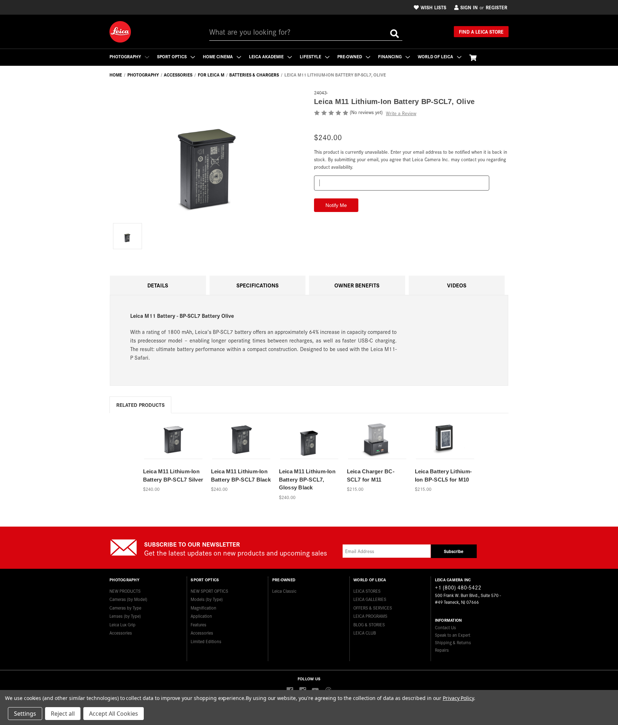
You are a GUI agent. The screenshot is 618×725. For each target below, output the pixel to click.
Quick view (173, 436)
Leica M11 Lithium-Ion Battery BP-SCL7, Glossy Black (307, 479)
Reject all (63, 713)
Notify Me (173, 448)
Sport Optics (172, 56)
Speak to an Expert (452, 635)
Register (496, 7)
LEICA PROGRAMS (370, 616)
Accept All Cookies (113, 713)
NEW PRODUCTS (125, 591)
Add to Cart (377, 448)
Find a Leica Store (481, 31)
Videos (456, 285)
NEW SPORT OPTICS (209, 591)
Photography (125, 56)
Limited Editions (206, 641)
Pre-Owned (350, 56)
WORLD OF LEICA (436, 56)
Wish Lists (433, 7)
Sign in (469, 7)
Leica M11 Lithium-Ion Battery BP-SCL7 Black (241, 475)
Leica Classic (284, 591)
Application (201, 616)
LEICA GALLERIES (369, 599)
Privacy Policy (458, 698)
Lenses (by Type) (125, 616)
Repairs (442, 650)
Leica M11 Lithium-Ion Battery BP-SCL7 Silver (173, 475)
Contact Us (445, 627)
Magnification (203, 608)
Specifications (257, 285)
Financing (390, 56)
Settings (25, 713)
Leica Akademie (267, 56)
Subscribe (454, 551)
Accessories (120, 633)
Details (157, 285)
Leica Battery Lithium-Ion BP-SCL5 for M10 (443, 475)
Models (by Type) (207, 599)
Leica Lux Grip (122, 624)
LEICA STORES (367, 591)
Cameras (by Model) (128, 599)
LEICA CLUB (364, 633)
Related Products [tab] (140, 404)
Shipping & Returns (453, 642)
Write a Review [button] (401, 113)
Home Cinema (218, 56)
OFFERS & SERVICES (372, 608)
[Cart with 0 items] (472, 57)
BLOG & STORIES (369, 624)
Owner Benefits (356, 285)
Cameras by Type (125, 608)
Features (198, 624)
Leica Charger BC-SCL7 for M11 (370, 475)
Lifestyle (311, 56)
